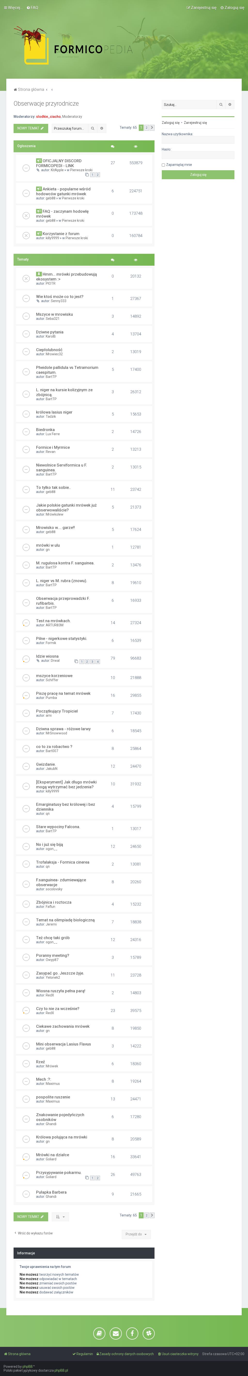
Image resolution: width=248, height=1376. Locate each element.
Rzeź (40, 1061)
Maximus (53, 1084)
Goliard (51, 1159)
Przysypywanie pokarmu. (59, 1172)
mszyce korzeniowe (54, 675)
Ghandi (51, 1124)
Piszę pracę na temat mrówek (63, 693)
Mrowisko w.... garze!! (55, 527)
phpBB (28, 1366)
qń (48, 813)
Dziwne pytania (49, 332)
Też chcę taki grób (53, 937)
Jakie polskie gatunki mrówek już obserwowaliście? (66, 507)
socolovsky (54, 889)
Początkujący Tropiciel (57, 711)
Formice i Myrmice (53, 447)
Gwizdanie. (46, 764)
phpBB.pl (61, 1370)
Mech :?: (43, 1079)
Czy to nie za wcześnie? (57, 1008)
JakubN (51, 769)
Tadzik (51, 416)
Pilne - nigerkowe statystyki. (61, 638)
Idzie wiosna (47, 656)
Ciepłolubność (49, 349)
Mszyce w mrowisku (54, 314)
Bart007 (52, 751)
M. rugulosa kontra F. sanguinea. (65, 563)
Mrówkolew (54, 514)
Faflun (50, 907)
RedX (50, 995)
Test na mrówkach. (53, 620)
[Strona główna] (84, 45)
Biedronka (45, 429)
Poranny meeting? (52, 955)
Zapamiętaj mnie (179, 165)
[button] (152, 128)
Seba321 (53, 319)
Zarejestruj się (195, 123)
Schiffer (52, 680)
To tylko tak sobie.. (53, 487)
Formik (51, 643)
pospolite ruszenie (53, 1097)
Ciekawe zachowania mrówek (63, 1026)
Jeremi (51, 924)
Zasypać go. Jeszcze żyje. (60, 973)
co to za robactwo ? (54, 746)
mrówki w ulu (48, 545)
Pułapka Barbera (51, 1192)
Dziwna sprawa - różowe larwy (63, 728)
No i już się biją (49, 844)
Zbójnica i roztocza (53, 902)
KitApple (57, 170)
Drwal (55, 661)
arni (49, 715)
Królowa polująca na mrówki (61, 1137)
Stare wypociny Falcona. (58, 826)
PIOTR (50, 283)
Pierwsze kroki (81, 170)
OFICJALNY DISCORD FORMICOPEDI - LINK (59, 163)
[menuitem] (32, 7)
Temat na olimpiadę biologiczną (65, 919)
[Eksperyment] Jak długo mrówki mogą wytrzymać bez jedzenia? (66, 784)
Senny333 (58, 301)
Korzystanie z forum (61, 233)
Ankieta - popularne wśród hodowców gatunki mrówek (63, 191)
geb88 (50, 198)
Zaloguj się (171, 123)
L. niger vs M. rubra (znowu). (61, 580)
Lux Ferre (53, 434)
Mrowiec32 (54, 354)
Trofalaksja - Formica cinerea (62, 862)
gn (48, 550)
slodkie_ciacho (48, 117)
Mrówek (52, 1066)
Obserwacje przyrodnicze (46, 103)
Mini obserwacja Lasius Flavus (63, 1044)
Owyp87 (52, 960)
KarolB (51, 336)
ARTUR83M (54, 625)
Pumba (51, 698)
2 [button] (146, 127)
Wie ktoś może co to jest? (60, 296)
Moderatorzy (72, 117)
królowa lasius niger (54, 412)
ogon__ (51, 849)
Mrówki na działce (52, 1154)
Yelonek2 (53, 977)
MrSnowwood (56, 733)
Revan (50, 452)
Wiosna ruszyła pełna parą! (60, 990)
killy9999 (52, 238)
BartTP (51, 377)
